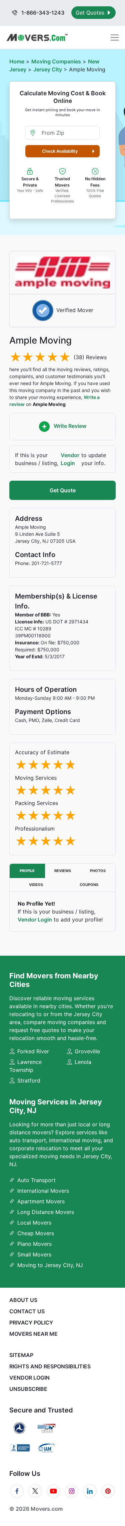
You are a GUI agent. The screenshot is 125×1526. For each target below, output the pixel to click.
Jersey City (47, 69)
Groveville (87, 1051)
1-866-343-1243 (42, 12)
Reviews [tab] (62, 870)
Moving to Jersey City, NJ (50, 1265)
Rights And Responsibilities (50, 1366)
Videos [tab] (36, 884)
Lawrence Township (25, 1066)
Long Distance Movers (45, 1212)
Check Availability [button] (60, 151)
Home (16, 61)
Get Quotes (91, 12)
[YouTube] (53, 1491)
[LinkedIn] (90, 1491)
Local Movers (34, 1222)
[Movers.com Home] (37, 37)
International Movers (43, 1190)
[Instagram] (72, 1491)
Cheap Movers (35, 1233)
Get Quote (63, 490)
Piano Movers (34, 1244)
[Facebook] (17, 1491)
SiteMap (21, 1355)
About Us (23, 1300)
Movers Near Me (33, 1333)
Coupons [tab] (89, 884)
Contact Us (27, 1311)
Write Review (69, 426)
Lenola (83, 1062)
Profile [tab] (27, 870)
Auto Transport (36, 1180)
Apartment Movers (41, 1201)
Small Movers (34, 1254)
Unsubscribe (28, 1389)
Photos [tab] (98, 870)
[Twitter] (35, 1491)
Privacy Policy (31, 1322)
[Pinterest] (108, 1491)
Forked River (33, 1051)
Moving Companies (56, 61)
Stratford (28, 1080)
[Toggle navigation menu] (115, 37)
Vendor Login (70, 459)
